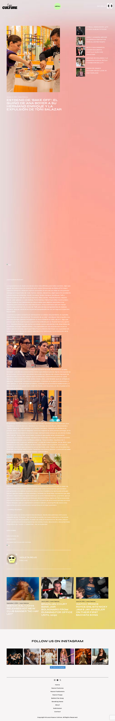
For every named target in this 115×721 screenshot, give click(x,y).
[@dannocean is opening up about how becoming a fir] (32, 657)
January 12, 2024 (12, 97)
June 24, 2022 (80, 601)
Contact (57, 711)
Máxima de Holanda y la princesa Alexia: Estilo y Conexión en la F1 (97, 60)
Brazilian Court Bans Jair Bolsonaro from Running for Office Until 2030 (56, 609)
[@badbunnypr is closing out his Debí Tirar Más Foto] (49, 657)
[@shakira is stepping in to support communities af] (66, 657)
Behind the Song (57, 698)
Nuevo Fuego (57, 695)
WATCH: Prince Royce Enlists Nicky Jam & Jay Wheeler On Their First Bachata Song (91, 609)
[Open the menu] (57, 6)
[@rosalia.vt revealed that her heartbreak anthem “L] (15, 657)
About (57, 705)
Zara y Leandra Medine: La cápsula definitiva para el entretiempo (96, 39)
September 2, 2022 (12, 603)
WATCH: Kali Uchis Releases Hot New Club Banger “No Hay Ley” (23, 609)
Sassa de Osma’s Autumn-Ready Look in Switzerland (96, 70)
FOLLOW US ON (46, 641)
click (12, 515)
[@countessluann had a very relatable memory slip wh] (100, 657)
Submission (57, 708)
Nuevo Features (23, 97)
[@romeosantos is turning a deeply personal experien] (83, 657)
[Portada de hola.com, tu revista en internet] (9, 264)
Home (57, 685)
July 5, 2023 (45, 601)
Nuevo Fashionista (57, 691)
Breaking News (57, 701)
